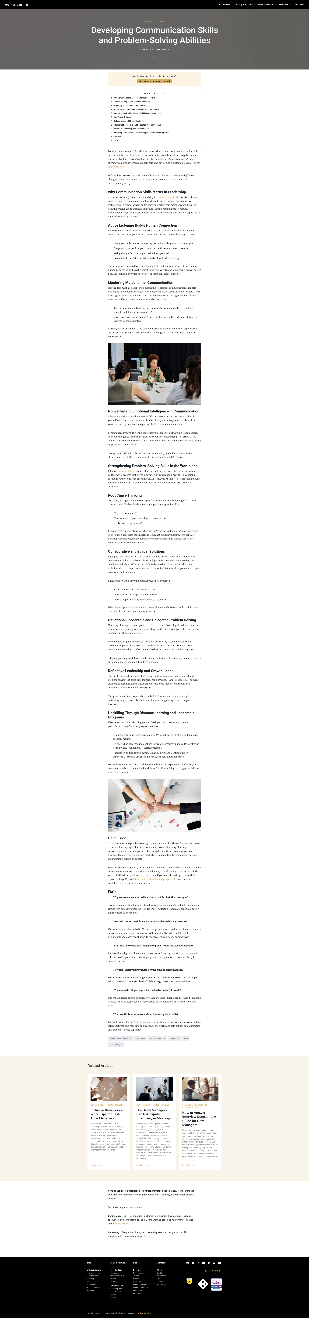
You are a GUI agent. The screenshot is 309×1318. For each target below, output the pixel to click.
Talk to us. (149, 1236)
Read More (95, 1165)
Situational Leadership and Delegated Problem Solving (137, 125)
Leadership (174, 1039)
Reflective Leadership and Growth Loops (131, 129)
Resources (283, 4)
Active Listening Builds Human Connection (131, 102)
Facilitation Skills (157, 1039)
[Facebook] (193, 1263)
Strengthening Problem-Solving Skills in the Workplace (137, 113)
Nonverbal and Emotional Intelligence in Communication (137, 109)
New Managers (154, 21)
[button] (93, 1270)
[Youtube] (219, 1263)
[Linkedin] (208, 1263)
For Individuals (224, 4)
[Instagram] (198, 1263)
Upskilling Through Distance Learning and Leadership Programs (141, 132)
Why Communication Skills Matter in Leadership (134, 98)
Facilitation (140, 1039)
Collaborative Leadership (120, 1039)
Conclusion (118, 136)
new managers (116, 1044)
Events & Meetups (266, 4)
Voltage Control (163, 49)
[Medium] (203, 1263)
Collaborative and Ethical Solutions (128, 121)
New (186, 1039)
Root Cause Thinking (122, 117)
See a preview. (122, 1223)
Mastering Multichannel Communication (130, 105)
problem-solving (126, 471)
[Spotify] (214, 1263)
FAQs (115, 140)
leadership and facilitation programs (154, 879)
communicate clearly (168, 197)
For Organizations (243, 4)
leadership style (116, 166)
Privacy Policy (144, 1313)
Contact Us (299, 4)
